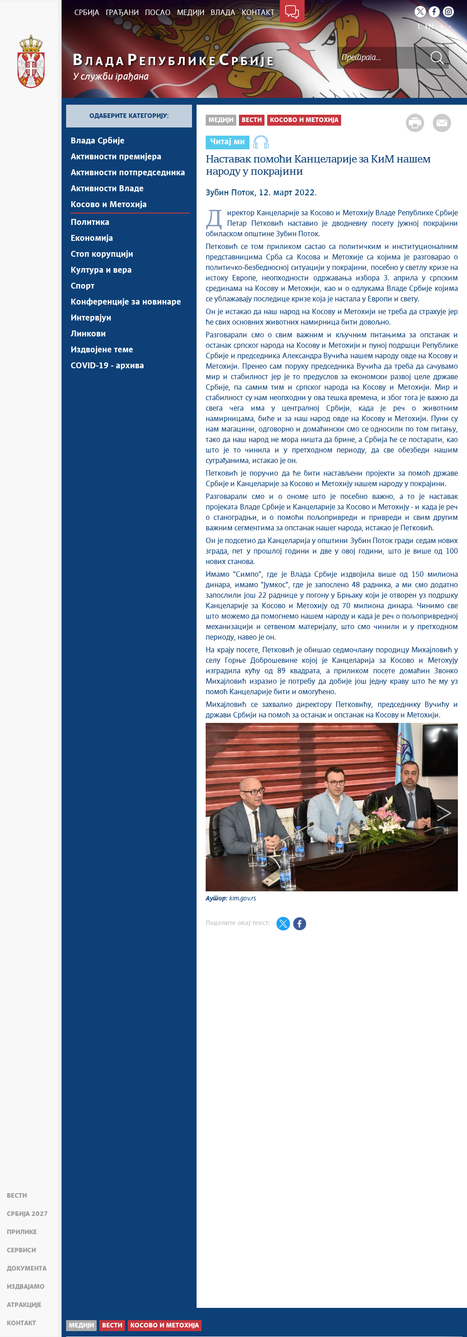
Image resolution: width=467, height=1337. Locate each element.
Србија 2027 (27, 1214)
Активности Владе (107, 189)
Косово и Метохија (109, 205)
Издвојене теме (102, 350)
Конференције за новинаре (126, 302)
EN (429, 26)
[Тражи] (437, 57)
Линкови (88, 334)
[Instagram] (448, 11)
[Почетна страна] (31, 61)
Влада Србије (98, 141)
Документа (27, 1269)
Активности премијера (116, 157)
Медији (221, 120)
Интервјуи (91, 318)
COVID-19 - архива (107, 366)
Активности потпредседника (128, 173)
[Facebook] (434, 11)
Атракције (24, 1305)
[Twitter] (420, 11)
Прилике (22, 1232)
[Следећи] (444, 813)
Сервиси (21, 1250)
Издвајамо (26, 1287)
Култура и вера (101, 270)
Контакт (21, 1323)
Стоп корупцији (102, 254)
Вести (17, 1196)
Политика (90, 223)
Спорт (82, 286)
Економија (92, 238)
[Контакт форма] (292, 12)
